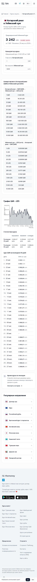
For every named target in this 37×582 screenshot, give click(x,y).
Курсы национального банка (15, 14)
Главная (5, 14)
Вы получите (14, 65)
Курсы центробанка (26, 532)
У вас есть (14, 58)
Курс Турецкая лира (8, 510)
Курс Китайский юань (8, 517)
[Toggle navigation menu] (34, 3)
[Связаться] (16, 3)
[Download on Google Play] (8, 497)
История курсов (25, 536)
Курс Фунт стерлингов (9, 514)
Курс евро (23, 516)
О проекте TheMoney (26, 545)
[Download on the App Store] (22, 497)
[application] (18, 216)
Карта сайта (24, 558)
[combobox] (29, 3)
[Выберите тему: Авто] (24, 3)
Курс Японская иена (8, 527)
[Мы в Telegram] (20, 3)
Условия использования (9, 545)
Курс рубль (23, 523)
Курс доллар (24, 519)
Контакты (23, 549)
